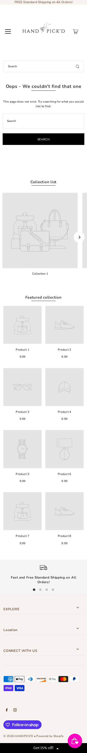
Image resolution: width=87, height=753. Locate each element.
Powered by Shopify (50, 736)
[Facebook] (7, 710)
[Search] (77, 66)
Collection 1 (40, 274)
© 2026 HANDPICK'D (18, 736)
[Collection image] (40, 230)
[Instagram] (15, 710)
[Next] (79, 237)
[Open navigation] (8, 31)
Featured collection (43, 297)
